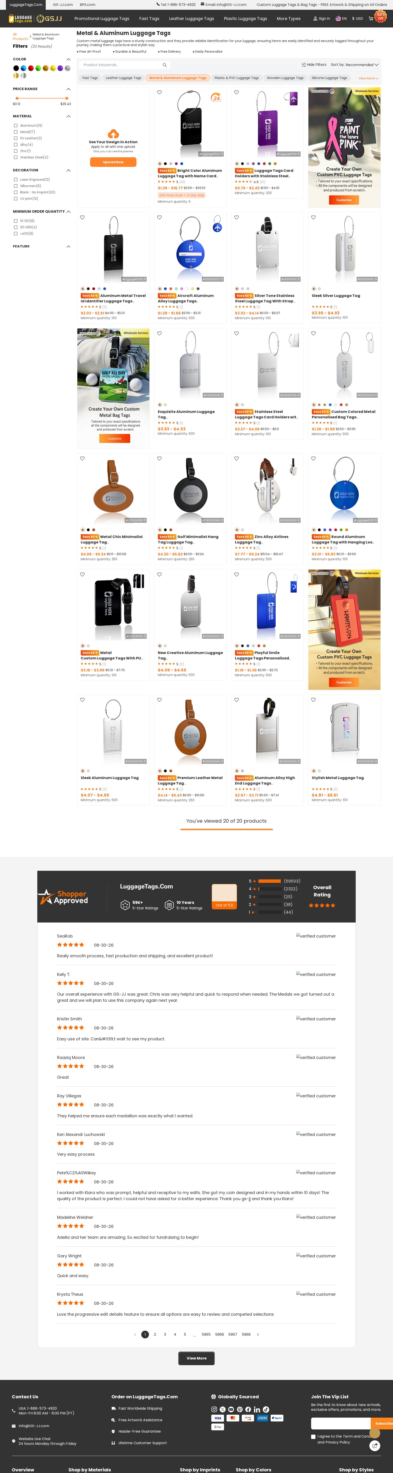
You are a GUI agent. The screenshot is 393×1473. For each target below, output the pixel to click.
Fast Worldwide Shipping (140, 1408)
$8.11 (275, 429)
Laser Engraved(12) (35, 179)
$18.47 (278, 554)
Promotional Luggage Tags (102, 18)
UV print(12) (29, 198)
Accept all (255, 1443)
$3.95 (318, 313)
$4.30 (163, 554)
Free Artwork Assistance (140, 1419)
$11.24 (200, 554)
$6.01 (340, 554)
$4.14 (254, 313)
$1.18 (239, 670)
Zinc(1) (25, 151)
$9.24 (254, 554)
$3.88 (99, 670)
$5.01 (121, 313)
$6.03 (264, 313)
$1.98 (330, 429)
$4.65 (180, 670)
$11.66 (352, 554)
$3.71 (253, 795)
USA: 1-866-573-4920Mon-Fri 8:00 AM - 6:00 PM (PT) (46, 1410)
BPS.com (87, 4)
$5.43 (176, 795)
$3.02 (240, 313)
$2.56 (188, 188)
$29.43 (65, 104)
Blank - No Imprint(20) (37, 192)
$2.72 (274, 670)
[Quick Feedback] (374, 1445)
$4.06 (254, 429)
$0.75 (240, 188)
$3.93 (164, 429)
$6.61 (332, 795)
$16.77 (177, 188)
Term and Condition (360, 1436)
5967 (234, 1337)
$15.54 (265, 554)
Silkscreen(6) (30, 186)
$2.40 (254, 188)
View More (196, 1359)
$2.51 (99, 313)
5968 (249, 1337)
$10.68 (121, 554)
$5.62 (177, 554)
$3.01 (317, 554)
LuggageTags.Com (26, 4)
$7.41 (275, 795)
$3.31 (197, 313)
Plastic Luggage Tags (245, 18)
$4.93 (334, 313)
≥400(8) (26, 233)
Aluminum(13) (31, 125)
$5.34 (100, 554)
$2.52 (340, 429)
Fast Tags (149, 18)
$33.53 (200, 188)
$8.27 (276, 313)
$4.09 (164, 670)
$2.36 (262, 670)
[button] (362, 64)
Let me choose (123, 1461)
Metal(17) (27, 132)
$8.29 (187, 795)
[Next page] (262, 1336)
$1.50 (265, 188)
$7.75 (120, 670)
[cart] (371, 18)
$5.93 (263, 795)
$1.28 (163, 188)
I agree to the (329, 1436)
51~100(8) (27, 221)
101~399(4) (28, 227)
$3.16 (86, 670)
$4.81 (275, 188)
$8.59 (188, 554)
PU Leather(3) (31, 138)
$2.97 (240, 795)
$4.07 (87, 795)
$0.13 (16, 104)
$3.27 (240, 429)
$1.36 (252, 670)
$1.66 (176, 313)
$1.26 (317, 429)
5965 (204, 1337)
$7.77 (240, 554)
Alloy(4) (26, 144)
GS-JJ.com (63, 4)
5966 (219, 1337)
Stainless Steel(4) (34, 157)
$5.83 (330, 554)
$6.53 (265, 429)
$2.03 (86, 313)
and (320, 1441)
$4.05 (110, 313)
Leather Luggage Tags (191, 18)
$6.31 (110, 670)
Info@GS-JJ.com (34, 1425)
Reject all (255, 1454)
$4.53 (180, 429)
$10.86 (199, 795)
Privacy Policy (337, 1441)
